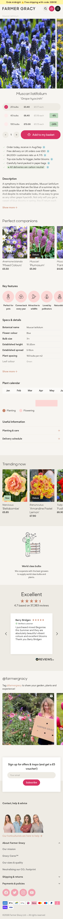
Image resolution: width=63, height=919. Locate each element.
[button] (58, 8)
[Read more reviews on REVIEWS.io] (45, 660)
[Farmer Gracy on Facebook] (6, 892)
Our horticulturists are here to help (20, 835)
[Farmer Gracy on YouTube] (31, 892)
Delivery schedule (12, 438)
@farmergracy (14, 685)
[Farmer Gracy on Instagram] (23, 892)
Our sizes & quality (12, 862)
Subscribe (31, 782)
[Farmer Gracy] (18, 8)
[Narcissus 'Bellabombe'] (14, 485)
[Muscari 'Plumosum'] (42, 242)
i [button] (48, 163)
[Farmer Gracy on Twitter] (14, 892)
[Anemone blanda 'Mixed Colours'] (14, 242)
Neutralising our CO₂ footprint (19, 869)
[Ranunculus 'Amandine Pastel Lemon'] (42, 485)
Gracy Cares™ (10, 855)
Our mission (9, 849)
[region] (31, 633)
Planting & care (10, 430)
